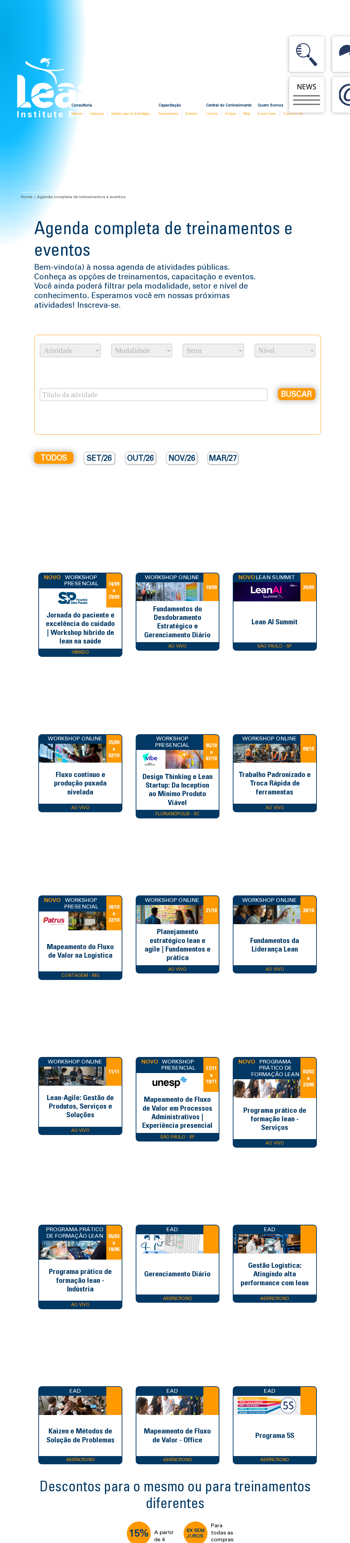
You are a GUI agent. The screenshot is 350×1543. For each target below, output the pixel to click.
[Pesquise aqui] (307, 54)
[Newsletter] (307, 95)
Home (26, 196)
